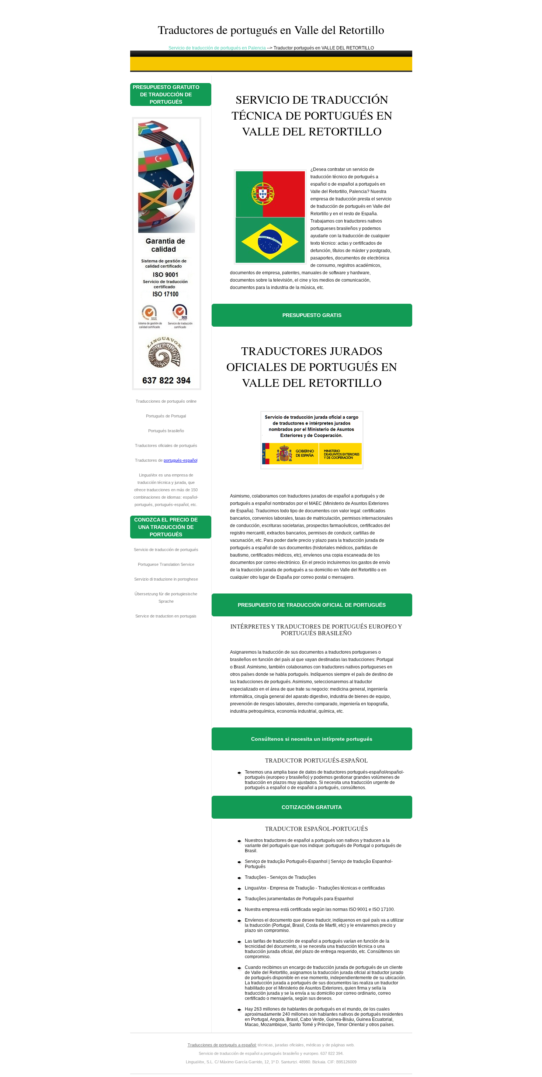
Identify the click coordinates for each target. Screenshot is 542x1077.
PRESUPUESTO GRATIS (311, 315)
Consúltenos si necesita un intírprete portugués (311, 739)
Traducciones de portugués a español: (222, 1045)
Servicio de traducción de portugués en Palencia (217, 48)
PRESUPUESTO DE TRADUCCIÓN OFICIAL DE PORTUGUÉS (312, 605)
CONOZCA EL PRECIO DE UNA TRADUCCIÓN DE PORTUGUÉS (166, 527)
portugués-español (180, 460)
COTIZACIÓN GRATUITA (312, 807)
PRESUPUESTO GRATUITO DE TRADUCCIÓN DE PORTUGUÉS (166, 94)
